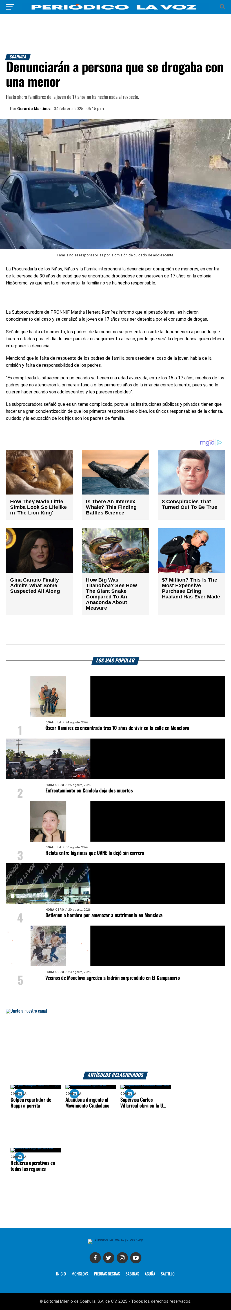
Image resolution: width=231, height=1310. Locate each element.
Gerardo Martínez (34, 108)
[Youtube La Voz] (135, 1257)
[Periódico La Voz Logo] (115, 9)
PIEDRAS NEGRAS (107, 1274)
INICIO (61, 1274)
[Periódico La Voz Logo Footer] (115, 1239)
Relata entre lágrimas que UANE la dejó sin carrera (94, 853)
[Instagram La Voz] (122, 1257)
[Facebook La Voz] (95, 1257)
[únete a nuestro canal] (115, 1040)
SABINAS (132, 1274)
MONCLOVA (80, 1274)
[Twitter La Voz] (108, 1257)
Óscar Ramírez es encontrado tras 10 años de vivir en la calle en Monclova (117, 728)
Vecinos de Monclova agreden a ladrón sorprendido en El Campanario (112, 978)
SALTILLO (168, 1274)
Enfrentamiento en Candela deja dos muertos (88, 791)
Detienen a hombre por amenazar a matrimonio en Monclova (104, 915)
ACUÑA (150, 1274)
